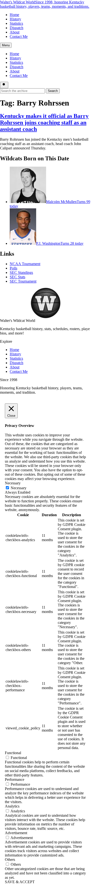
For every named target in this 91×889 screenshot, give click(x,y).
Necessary (18, 488)
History (15, 19)
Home (14, 15)
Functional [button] (13, 753)
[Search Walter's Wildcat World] (4, 85)
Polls (13, 268)
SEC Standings (21, 272)
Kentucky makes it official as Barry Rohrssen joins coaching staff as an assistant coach (44, 122)
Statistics (16, 23)
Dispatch (16, 28)
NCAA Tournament (25, 264)
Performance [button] (14, 779)
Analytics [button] (12, 806)
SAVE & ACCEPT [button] (20, 882)
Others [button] (10, 859)
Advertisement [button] (16, 833)
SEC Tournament (23, 281)
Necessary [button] (13, 483)
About (14, 32)
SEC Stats (17, 277)
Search (53, 91)
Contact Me (19, 36)
